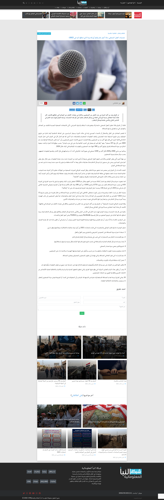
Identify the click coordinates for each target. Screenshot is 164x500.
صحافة (89, 110)
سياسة (99, 8)
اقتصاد (86, 8)
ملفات (57, 8)
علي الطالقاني (77, 395)
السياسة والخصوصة (138, 498)
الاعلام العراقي (79, 110)
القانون (85, 110)
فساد (93, 110)
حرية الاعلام (72, 110)
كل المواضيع (131, 3)
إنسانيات (79, 8)
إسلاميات (92, 8)
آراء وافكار (106, 8)
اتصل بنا (122, 3)
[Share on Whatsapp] (84, 103)
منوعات (64, 8)
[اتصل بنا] (42, 3)
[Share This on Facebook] (74, 103)
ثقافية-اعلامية (112, 33)
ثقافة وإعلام (72, 8)
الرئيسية (139, 3)
